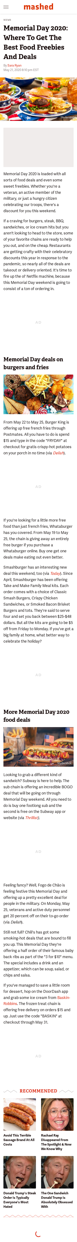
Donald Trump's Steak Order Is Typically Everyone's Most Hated (19, 1200)
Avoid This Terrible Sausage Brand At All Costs (18, 1140)
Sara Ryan (14, 65)
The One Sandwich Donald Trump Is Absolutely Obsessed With (57, 1200)
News (7, 20)
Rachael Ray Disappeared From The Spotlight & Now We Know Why (56, 1142)
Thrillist (31, 817)
